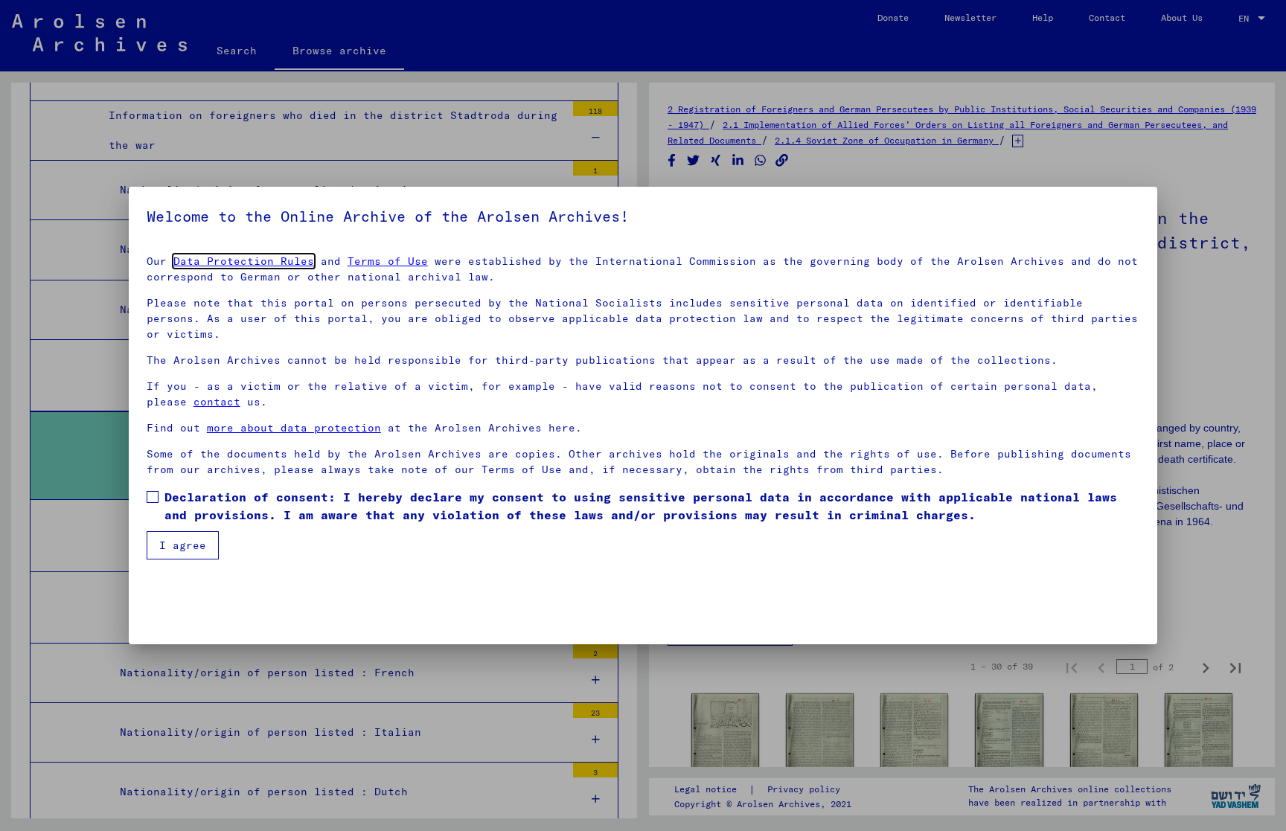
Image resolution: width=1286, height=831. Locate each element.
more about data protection (294, 427)
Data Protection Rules (243, 261)
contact (216, 401)
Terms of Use (388, 261)
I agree (182, 545)
